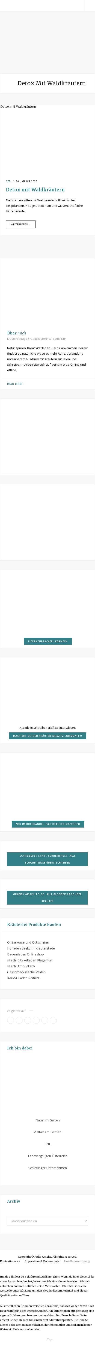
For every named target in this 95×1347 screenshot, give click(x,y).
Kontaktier (10, 1261)
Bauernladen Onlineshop (25, 954)
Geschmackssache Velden (26, 972)
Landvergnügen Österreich (47, 1156)
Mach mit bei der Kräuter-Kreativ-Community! (47, 735)
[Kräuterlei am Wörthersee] (47, 44)
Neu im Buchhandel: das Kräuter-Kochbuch (48, 824)
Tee (8, 181)
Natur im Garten (48, 1120)
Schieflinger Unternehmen (47, 1168)
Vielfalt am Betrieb (47, 1132)
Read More (15, 384)
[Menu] (5, 5)
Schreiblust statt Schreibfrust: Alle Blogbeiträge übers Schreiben (48, 859)
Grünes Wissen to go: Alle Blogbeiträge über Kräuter (47, 898)
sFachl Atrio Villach (21, 966)
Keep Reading (21, 224)
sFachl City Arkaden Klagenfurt (30, 960)
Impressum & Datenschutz (42, 1261)
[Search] (89, 5)
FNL (48, 1144)
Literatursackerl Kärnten (48, 641)
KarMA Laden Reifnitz (23, 978)
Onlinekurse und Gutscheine (28, 942)
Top (49, 1339)
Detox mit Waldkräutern (35, 190)
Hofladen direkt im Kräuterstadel (31, 948)
